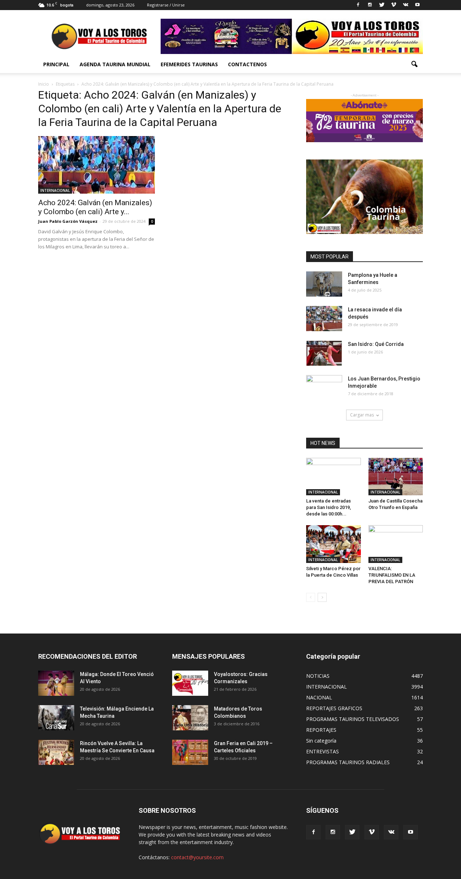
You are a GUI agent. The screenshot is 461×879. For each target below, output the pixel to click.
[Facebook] (358, 5)
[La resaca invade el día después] (324, 318)
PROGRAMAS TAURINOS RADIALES (348, 762)
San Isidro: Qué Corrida (376, 344)
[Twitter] (381, 5)
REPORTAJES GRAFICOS (334, 708)
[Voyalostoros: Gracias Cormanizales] (190, 683)
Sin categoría (321, 740)
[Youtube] (417, 5)
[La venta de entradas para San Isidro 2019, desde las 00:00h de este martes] (333, 476)
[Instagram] (369, 5)
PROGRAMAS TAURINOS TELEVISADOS (352, 719)
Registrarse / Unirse (166, 5)
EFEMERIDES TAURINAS (189, 64)
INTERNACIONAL (55, 190)
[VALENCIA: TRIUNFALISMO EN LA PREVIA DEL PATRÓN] (395, 544)
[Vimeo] (393, 5)
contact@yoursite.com (197, 857)
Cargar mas (362, 415)
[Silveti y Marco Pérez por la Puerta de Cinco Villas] (333, 544)
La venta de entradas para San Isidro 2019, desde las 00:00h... (328, 507)
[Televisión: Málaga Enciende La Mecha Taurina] (56, 717)
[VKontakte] (405, 5)
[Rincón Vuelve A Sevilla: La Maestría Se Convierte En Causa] (56, 752)
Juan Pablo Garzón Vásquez (68, 221)
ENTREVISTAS (322, 751)
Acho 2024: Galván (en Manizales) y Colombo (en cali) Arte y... (95, 207)
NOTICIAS (318, 675)
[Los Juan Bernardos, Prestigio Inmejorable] (324, 387)
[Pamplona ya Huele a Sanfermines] (324, 284)
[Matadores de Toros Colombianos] (190, 717)
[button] (414, 64)
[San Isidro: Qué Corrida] (324, 353)
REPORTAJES (321, 729)
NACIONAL (319, 697)
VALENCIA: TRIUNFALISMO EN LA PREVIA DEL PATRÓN (391, 575)
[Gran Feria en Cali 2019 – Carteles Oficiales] (190, 752)
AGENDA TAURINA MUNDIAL (115, 64)
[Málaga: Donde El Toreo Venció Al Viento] (56, 683)
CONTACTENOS (247, 64)
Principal (56, 64)
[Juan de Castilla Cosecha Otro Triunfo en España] (395, 476)
